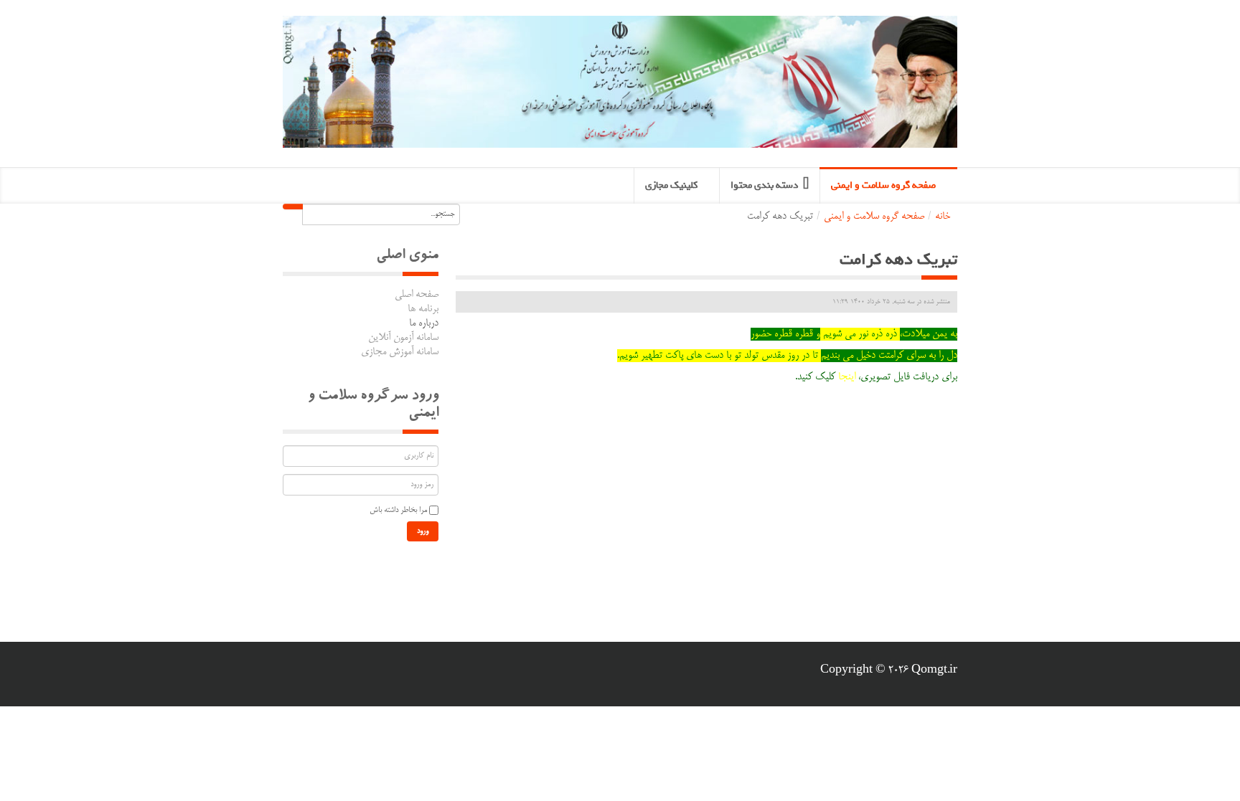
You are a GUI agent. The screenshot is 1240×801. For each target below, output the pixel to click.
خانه (942, 216)
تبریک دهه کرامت (898, 259)
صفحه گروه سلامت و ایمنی (874, 216)
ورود (422, 531)
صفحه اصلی (416, 294)
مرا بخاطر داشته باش (398, 511)
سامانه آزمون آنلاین (403, 337)
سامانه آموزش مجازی (399, 352)
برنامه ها (423, 309)
